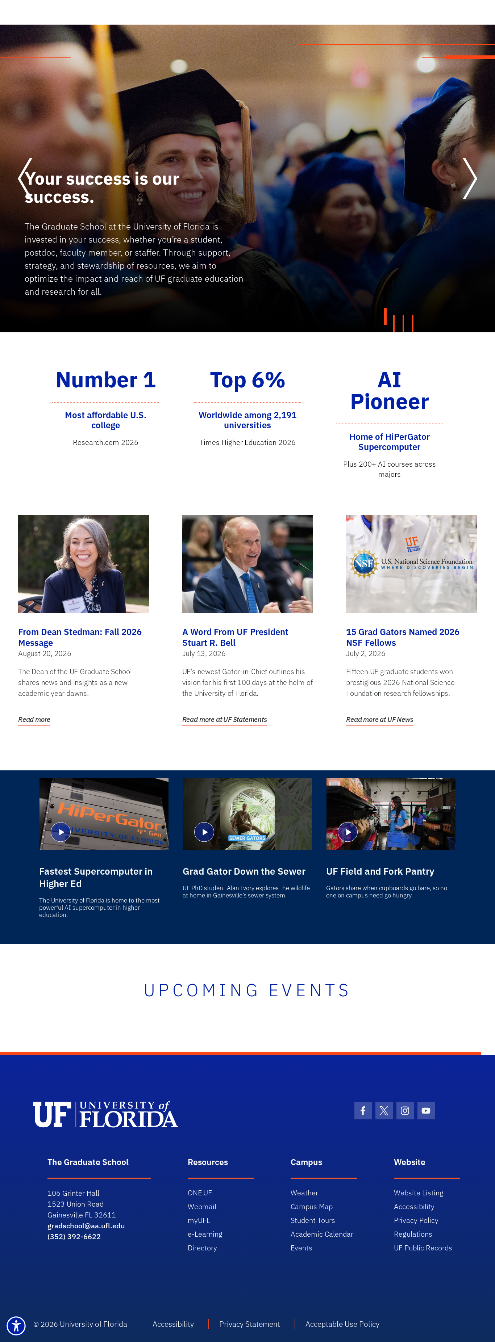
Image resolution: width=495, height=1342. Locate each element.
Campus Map (312, 1206)
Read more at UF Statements (224, 719)
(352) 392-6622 (74, 1236)
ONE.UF (200, 1193)
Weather (304, 1193)
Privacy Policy (416, 1220)
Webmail (202, 1206)
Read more (34, 719)
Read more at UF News (379, 719)
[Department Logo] (141, 1114)
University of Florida (93, 1324)
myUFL (199, 1220)
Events (301, 1248)
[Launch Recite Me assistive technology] (16, 1326)
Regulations (413, 1234)
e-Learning (205, 1234)
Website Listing (419, 1193)
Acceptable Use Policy (342, 1324)
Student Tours (313, 1220)
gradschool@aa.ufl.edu (86, 1225)
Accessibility (414, 1206)
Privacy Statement (249, 1324)
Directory (202, 1248)
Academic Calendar (322, 1234)
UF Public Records (423, 1248)
